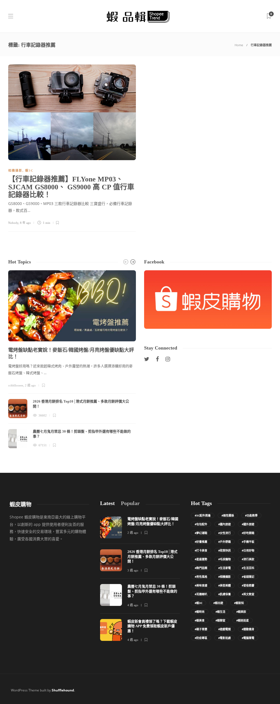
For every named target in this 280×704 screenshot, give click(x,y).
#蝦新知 (239, 603)
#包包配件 (201, 524)
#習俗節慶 (248, 585)
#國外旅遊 (248, 524)
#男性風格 (201, 577)
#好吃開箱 (248, 533)
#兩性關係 (227, 515)
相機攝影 (15, 170)
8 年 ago (25, 222)
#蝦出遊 (218, 603)
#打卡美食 (201, 550)
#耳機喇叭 (201, 594)
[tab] (107, 503)
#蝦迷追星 (242, 620)
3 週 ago (132, 570)
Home (239, 45)
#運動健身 (248, 629)
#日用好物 (248, 550)
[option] (72, 359)
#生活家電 (224, 568)
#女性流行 (224, 533)
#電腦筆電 (248, 638)
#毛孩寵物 (224, 559)
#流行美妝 (248, 559)
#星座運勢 (201, 559)
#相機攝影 (224, 577)
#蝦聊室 (220, 620)
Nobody (13, 222)
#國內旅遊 (224, 524)
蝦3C (29, 170)
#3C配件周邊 (203, 515)
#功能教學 (251, 515)
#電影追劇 (224, 638)
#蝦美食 (200, 620)
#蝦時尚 (200, 612)
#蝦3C (198, 603)
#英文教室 (248, 594)
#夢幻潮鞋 (201, 533)
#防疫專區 (201, 638)
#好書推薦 (201, 542)
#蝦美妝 (241, 612)
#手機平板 (248, 542)
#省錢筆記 (248, 577)
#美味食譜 (201, 585)
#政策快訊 (224, 550)
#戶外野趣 (224, 542)
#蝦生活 (220, 612)
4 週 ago (132, 605)
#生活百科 (248, 568)
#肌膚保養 (224, 594)
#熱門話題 (201, 568)
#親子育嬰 (201, 629)
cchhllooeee (15, 385)
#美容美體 (224, 585)
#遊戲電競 (224, 629)
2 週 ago (30, 385)
